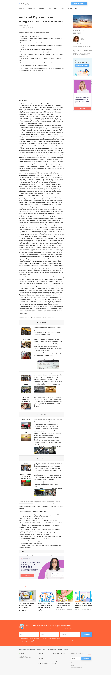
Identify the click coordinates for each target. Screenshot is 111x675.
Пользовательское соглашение (39, 640)
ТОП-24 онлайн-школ (43, 663)
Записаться (87, 634)
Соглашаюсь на (30, 638)
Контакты (62, 8)
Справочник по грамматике (58, 653)
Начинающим (41, 8)
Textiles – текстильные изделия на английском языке (83, 605)
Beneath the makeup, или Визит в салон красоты (63, 605)
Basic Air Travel (23, 100)
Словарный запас (31, 8)
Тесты (55, 8)
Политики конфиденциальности (78, 640)
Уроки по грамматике (57, 656)
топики (79, 33)
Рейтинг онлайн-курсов (72, 8)
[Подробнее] (41, 567)
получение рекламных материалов (54, 638)
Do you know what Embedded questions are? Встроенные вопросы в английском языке (46, 607)
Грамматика (21, 8)
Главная (21, 649)
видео (74, 33)
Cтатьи (49, 8)
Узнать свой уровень (79, 3)
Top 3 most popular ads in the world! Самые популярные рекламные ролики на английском (26, 607)
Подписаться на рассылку (82, 65)
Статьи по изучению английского (32, 649)
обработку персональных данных (32, 638)
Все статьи (40, 661)
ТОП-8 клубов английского (58, 661)
